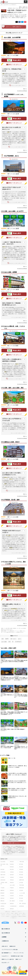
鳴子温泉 (21, 864)
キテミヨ (3, 914)
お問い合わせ (5, 946)
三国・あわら (13, 638)
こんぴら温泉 (22, 893)
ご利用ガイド (13, 911)
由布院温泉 (21, 906)
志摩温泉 (2, 906)
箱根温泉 (12, 903)
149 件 (17, 289)
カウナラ (23, 914)
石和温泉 (21, 877)
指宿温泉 (12, 908)
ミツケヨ (2, 916)
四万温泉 (21, 872)
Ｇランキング (3, 913)
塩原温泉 (12, 874)
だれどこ (8, 913)
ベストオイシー (8, 914)
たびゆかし (8, 916)
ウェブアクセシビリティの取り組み (10, 949)
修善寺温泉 (21, 879)
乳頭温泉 (12, 864)
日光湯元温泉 (3, 903)
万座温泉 (12, 872)
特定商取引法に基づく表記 (17, 956)
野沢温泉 (21, 874)
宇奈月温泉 (21, 885)
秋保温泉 (12, 866)
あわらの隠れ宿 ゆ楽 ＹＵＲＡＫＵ (14, 327)
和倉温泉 (12, 882)
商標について (19, 959)
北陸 (3, 638)
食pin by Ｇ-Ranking (22, 916)
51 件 (17, 459)
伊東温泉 (12, 879)
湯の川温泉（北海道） (4, 865)
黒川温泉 (21, 898)
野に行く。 (19, 914)
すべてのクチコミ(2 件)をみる (22, 207)
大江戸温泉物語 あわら (11, 156)
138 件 (17, 228)
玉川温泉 (21, 900)
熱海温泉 (2, 908)
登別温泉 (12, 861)
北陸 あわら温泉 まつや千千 (14, 211)
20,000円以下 (18, 641)
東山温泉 (21, 866)
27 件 (17, 517)
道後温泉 (12, 893)
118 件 (17, 173)
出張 (9, 641)
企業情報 (4, 937)
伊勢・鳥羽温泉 (22, 903)
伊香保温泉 (3, 872)
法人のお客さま (6, 933)
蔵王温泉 (2, 869)
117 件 (17, 113)
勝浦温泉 (2, 893)
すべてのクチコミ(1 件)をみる (22, 322)
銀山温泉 (12, 869)
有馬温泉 (12, 890)
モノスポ (14, 914)
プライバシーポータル (18, 952)
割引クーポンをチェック (15, 64)
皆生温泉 (21, 895)
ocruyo (12, 913)
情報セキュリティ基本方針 (8, 959)
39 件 (17, 55)
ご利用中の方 (5, 941)
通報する (25, 88)
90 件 (17, 405)
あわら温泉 (4, 641)
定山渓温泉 (3, 861)
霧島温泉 (2, 900)
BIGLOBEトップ (5, 962)
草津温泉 (21, 869)
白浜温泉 (21, 890)
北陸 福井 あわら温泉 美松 (14, 387)
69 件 (17, 345)
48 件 (17, 590)
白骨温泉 (2, 877)
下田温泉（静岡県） (4, 883)
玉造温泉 (12, 895)
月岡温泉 (12, 877)
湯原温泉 (2, 898)
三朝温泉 (2, 895)
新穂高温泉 (21, 887)
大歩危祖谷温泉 (13, 906)
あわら (19, 638)
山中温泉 (21, 882)
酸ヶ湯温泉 (12, 900)
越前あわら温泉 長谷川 (11, 442)
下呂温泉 (2, 887)
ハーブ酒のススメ (13, 917)
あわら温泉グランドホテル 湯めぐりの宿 (15, 563)
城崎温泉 (2, 890)
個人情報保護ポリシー (7, 952)
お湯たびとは (7, 911)
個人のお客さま (6, 929)
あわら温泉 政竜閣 (10, 272)
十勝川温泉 (21, 861)
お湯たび (16, 913)
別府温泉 (12, 898)
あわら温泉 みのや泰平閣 (12, 37)
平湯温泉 (12, 887)
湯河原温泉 (3, 879)
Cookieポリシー (5, 956)
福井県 (6, 638)
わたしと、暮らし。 (22, 913)
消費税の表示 (12, 946)
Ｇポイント (20, 911)
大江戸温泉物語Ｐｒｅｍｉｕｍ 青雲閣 (14, 95)
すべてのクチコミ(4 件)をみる (22, 90)
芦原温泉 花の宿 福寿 (11, 499)
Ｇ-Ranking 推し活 (14, 916)
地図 (12, 57)
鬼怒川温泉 (3, 874)
